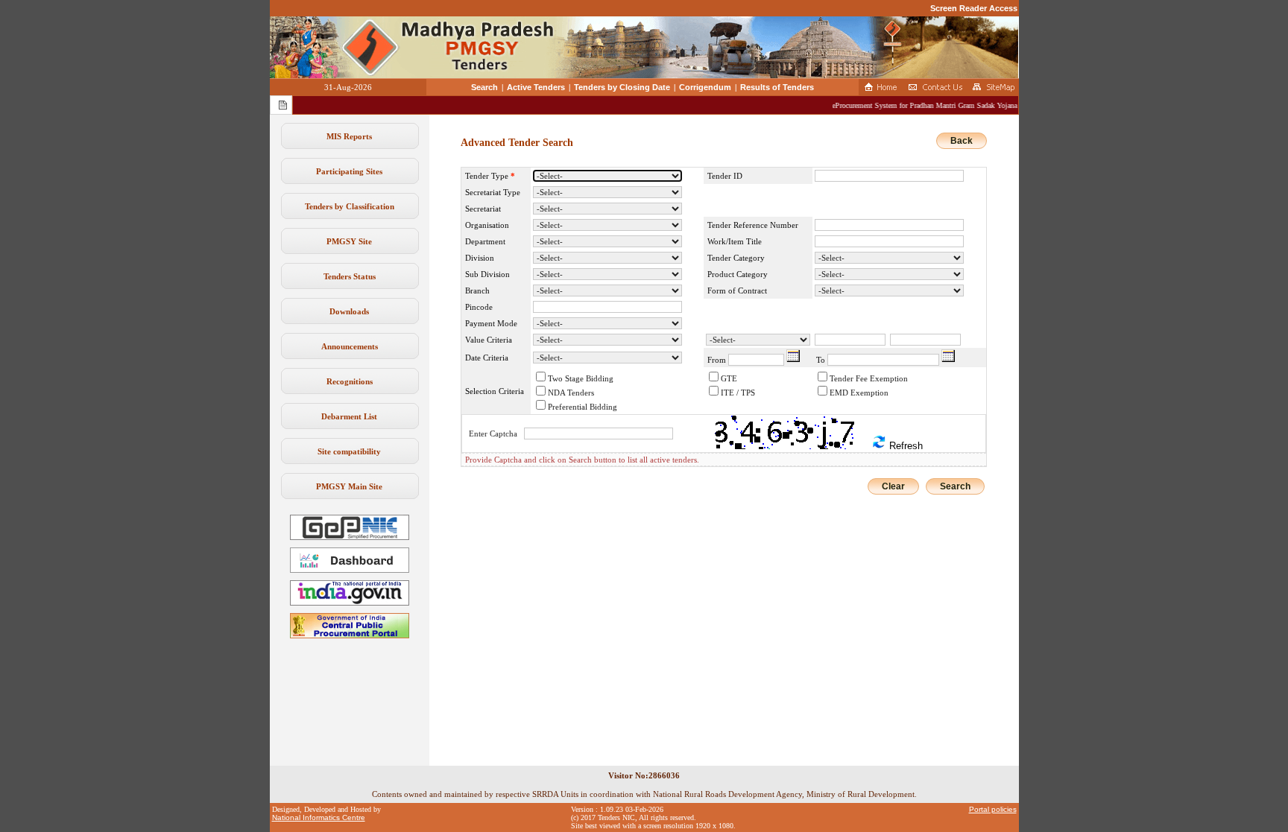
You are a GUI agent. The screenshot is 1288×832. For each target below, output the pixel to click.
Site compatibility (349, 451)
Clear (893, 486)
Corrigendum (705, 87)
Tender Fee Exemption (869, 378)
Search (484, 87)
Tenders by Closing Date (622, 87)
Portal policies (993, 809)
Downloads (349, 311)
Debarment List (349, 416)
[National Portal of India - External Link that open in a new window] (349, 602)
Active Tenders (536, 87)
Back (961, 141)
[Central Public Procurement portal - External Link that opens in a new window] (349, 635)
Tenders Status (349, 276)
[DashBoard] (349, 569)
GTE (729, 378)
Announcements (349, 346)
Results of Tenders (777, 87)
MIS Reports (349, 136)
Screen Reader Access (973, 8)
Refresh (904, 445)
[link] (349, 537)
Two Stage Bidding (580, 378)
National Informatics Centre (318, 817)
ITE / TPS (738, 392)
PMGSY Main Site (349, 486)
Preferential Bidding (582, 406)
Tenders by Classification (349, 206)
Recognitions (349, 381)
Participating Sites (349, 171)
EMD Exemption (859, 392)
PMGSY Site (349, 241)
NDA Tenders (571, 392)
